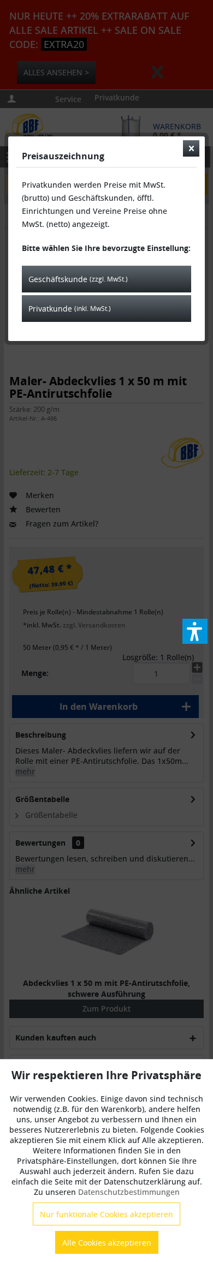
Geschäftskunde (78, 279)
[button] (195, 631)
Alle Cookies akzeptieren (106, 1242)
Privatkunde (69, 308)
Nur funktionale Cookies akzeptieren (106, 1214)
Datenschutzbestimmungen (129, 1192)
